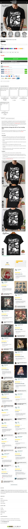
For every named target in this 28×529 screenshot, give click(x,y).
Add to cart (15, 58)
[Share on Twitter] (4, 81)
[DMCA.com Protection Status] (10, 526)
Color (1, 46)
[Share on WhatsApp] (1, 81)
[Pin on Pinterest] (7, 81)
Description (2, 118)
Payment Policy (3, 512)
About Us (2, 498)
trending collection (17, 123)
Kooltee (22, 131)
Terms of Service (3, 503)
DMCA (1, 514)
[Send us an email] (14, 0)
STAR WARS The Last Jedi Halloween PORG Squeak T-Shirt (4, 113)
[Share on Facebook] (2, 81)
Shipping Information (3, 511)
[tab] (3, 118)
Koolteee (2, 490)
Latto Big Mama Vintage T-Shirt (21, 390)
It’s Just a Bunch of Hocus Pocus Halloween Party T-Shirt (23, 98)
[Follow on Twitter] (13, 0)
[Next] (26, 17)
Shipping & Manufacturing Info (10, 118)
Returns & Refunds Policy (4, 500)
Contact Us (2, 509)
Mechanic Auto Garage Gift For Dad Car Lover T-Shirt (14, 98)
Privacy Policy (2, 501)
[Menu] (1, 2)
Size (1, 50)
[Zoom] (1, 30)
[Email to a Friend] (5, 81)
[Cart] (26, 2)
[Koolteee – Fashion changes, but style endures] (14, 2)
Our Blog (2, 508)
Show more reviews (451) (14, 484)
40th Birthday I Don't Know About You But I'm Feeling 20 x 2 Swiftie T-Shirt (8, 406)
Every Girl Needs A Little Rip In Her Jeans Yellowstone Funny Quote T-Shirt (5, 98)
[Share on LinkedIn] (8, 81)
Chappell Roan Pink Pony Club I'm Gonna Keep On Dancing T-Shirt (8, 378)
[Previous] (2, 17)
